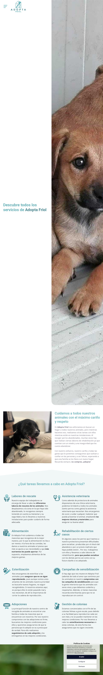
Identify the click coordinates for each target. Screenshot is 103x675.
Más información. (79, 652)
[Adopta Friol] (18, 6)
